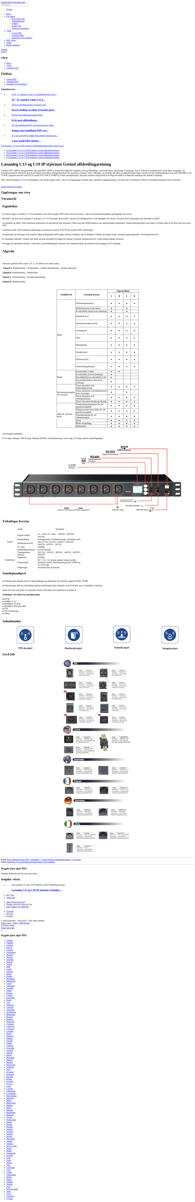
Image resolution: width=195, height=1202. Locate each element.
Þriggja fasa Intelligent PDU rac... (30, 130)
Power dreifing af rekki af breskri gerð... (33, 109)
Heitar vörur (6, 923)
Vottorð (15, 23)
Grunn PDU (17, 33)
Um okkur (10, 16)
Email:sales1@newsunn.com (13, 2)
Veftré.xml (10, 897)
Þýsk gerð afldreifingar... (25, 120)
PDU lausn (11, 40)
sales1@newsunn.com (15, 902)
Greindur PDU (18, 35)
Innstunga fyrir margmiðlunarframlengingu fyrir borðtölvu (31, 862)
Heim (8, 14)
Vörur (8, 31)
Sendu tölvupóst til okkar (11, 187)
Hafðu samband (13, 45)
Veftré (15, 923)
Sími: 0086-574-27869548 (17, 907)
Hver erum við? (18, 19)
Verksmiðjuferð (18, 21)
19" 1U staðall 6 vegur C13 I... (28, 99)
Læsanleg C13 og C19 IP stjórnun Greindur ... (37, 890)
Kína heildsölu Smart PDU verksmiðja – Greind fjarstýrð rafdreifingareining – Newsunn (44, 859)
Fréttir (8, 43)
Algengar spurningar (20, 28)
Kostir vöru (16, 26)
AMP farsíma (24, 923)
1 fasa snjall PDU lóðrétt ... (26, 140)
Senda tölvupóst (7, 928)
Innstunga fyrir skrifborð (22, 38)
